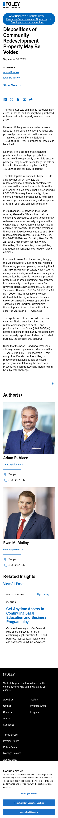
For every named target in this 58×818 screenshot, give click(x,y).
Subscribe (8, 724)
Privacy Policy (11, 740)
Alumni (7, 718)
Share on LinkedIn (5, 99)
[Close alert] (51, 19)
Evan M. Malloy (11, 77)
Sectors (34, 699)
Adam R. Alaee (11, 72)
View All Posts (13, 583)
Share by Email (24, 99)
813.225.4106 (17, 479)
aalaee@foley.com (13, 464)
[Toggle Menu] (53, 5)
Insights (34, 712)
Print (18, 99)
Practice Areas (38, 705)
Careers (7, 712)
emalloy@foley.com (13, 549)
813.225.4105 (17, 564)
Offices (7, 705)
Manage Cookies (29, 793)
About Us (8, 699)
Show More (10, 85)
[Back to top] (53, 383)
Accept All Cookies (29, 812)
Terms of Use (10, 734)
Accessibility (10, 759)
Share (31, 99)
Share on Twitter (12, 99)
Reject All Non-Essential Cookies (29, 802)
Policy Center (10, 747)
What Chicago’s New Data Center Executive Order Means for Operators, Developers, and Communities (27, 19)
